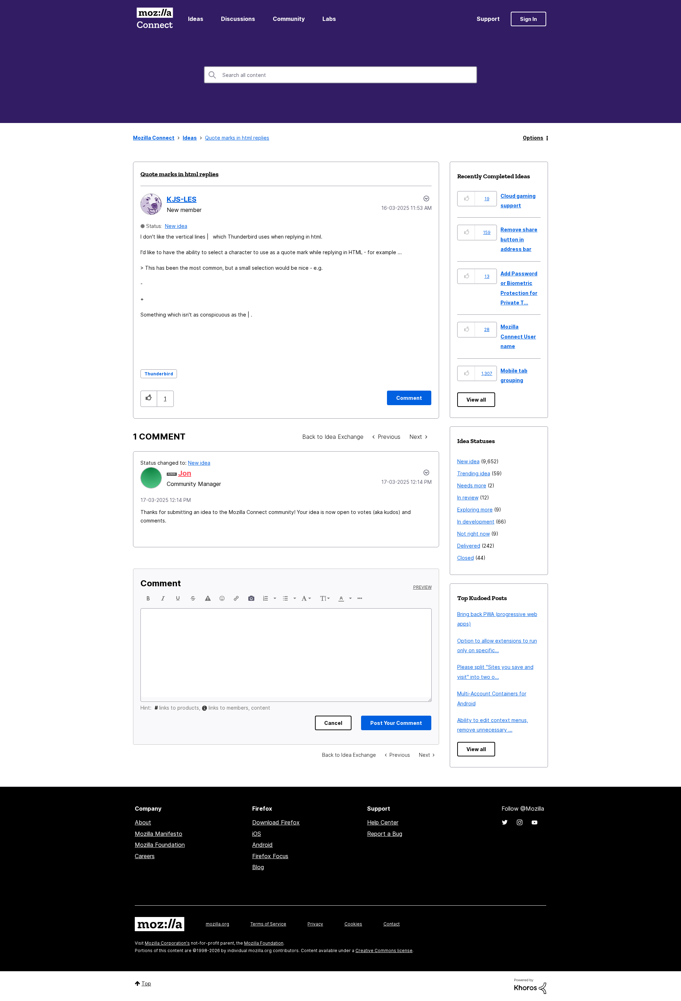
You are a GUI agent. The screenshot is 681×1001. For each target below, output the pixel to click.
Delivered (468, 546)
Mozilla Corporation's (167, 943)
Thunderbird (158, 373)
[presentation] (148, 598)
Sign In (528, 19)
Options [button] (533, 138)
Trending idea (473, 473)
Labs (329, 18)
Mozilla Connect (155, 18)
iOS (256, 833)
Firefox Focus (270, 856)
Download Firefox (276, 822)
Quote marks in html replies (179, 174)
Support (488, 18)
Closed (465, 558)
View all (476, 400)
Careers (145, 856)
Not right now (473, 534)
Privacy (315, 924)
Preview (422, 587)
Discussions (238, 18)
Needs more (471, 485)
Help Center (382, 822)
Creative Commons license (384, 950)
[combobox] (340, 74)
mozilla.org (217, 924)
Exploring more (475, 510)
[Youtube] (534, 822)
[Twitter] (505, 822)
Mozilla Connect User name (518, 336)
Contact (391, 924)
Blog (258, 867)
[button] (148, 398)
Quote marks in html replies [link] (237, 138)
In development (475, 522)
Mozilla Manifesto (158, 833)
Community (289, 18)
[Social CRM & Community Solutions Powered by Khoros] (530, 986)
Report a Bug (384, 833)
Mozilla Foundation (160, 844)
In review (467, 497)
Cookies (353, 924)
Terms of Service (268, 924)
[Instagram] (519, 822)
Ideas (195, 18)
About (143, 822)
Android (262, 844)
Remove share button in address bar (518, 239)
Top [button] (146, 983)
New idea (176, 226)
